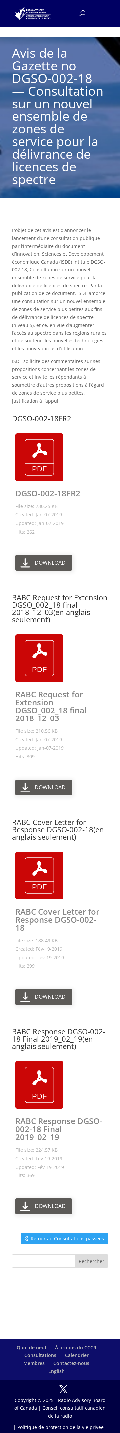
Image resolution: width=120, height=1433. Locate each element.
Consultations (40, 1355)
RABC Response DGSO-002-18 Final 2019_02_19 (58, 1128)
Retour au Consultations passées (67, 1238)
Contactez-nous (71, 1363)
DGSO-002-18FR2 (47, 493)
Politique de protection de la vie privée (60, 1427)
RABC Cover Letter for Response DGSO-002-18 (57, 919)
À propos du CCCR (75, 1347)
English (56, 1371)
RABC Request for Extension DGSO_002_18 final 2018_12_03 (51, 706)
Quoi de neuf (31, 1347)
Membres (34, 1363)
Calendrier (77, 1355)
